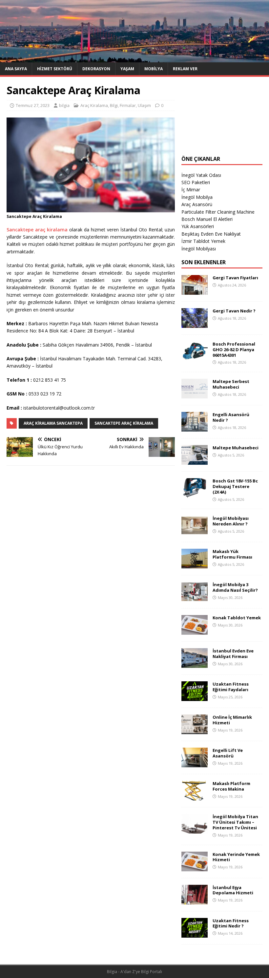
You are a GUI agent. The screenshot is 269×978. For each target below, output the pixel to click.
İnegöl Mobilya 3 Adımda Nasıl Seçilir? (235, 587)
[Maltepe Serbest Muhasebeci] (194, 395)
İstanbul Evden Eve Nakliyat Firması (233, 653)
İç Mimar (190, 189)
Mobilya (153, 69)
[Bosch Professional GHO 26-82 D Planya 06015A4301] (194, 357)
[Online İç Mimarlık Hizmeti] (194, 730)
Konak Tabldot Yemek (237, 618)
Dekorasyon (96, 69)
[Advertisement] (221, 116)
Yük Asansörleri (197, 226)
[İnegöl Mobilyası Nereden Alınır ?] (194, 531)
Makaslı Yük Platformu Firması (232, 554)
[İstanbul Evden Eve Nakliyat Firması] (194, 664)
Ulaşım (144, 105)
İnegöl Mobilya (197, 197)
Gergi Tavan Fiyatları (235, 278)
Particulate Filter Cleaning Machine (218, 212)
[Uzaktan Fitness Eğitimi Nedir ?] (194, 933)
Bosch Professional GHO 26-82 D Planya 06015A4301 (234, 349)
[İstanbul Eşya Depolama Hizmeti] (194, 900)
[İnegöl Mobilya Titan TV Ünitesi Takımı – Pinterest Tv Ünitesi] (194, 830)
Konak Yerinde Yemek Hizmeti (236, 857)
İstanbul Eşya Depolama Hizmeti (233, 890)
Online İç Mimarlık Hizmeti (232, 720)
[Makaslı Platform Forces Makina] (194, 797)
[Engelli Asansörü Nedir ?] (194, 428)
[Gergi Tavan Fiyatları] (194, 290)
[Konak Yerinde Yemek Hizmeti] (194, 867)
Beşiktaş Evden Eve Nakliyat (211, 234)
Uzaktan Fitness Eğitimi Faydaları (231, 686)
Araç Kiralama (94, 105)
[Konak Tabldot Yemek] (194, 631)
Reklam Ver (185, 69)
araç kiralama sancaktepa (53, 423)
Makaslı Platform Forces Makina (231, 786)
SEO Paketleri (195, 182)
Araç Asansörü (196, 204)
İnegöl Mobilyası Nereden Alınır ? (231, 521)
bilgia (64, 105)
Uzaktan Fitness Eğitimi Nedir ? (231, 923)
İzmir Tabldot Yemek (203, 241)
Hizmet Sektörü (54, 69)
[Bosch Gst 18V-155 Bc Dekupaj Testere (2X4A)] (194, 494)
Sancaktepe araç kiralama (37, 229)
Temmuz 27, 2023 (33, 105)
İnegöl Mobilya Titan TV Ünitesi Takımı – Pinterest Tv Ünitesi (235, 822)
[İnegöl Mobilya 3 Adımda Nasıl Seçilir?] (194, 598)
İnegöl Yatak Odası (201, 175)
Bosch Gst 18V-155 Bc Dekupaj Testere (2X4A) (235, 486)
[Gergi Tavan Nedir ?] (194, 324)
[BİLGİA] (134, 58)
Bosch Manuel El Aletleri (207, 219)
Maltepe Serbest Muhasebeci (231, 384)
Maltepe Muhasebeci (236, 448)
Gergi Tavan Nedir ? (234, 311)
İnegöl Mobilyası (198, 248)
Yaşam (127, 69)
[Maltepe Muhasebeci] (194, 461)
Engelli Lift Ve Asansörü (228, 753)
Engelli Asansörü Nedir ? (231, 417)
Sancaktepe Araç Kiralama (123, 423)
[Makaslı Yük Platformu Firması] (194, 565)
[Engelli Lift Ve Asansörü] (194, 763)
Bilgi (114, 105)
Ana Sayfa (16, 69)
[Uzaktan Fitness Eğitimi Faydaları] (194, 697)
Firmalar (128, 105)
